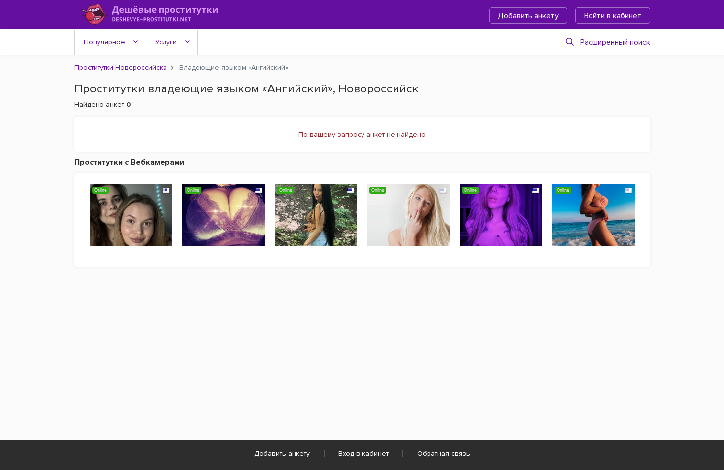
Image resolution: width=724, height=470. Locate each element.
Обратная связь (443, 453)
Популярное (104, 42)
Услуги (166, 42)
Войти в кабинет (612, 16)
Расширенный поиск (615, 42)
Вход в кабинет (363, 453)
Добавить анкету (528, 16)
